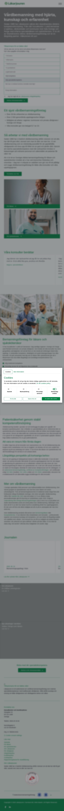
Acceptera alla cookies (51, 398)
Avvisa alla (13, 398)
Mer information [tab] (19, 372)
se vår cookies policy (43, 383)
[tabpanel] (32, 380)
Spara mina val (32, 398)
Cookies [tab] (8, 372)
